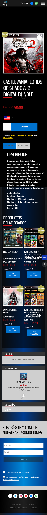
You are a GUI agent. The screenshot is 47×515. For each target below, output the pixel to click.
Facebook (10, 496)
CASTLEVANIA (8, 138)
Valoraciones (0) (23, 146)
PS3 (26, 135)
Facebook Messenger (31, 496)
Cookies (34, 508)
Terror (30, 135)
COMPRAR (24, 126)
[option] (23, 386)
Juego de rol (20, 135)
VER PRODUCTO (13, 274)
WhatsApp (36, 496)
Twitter (15, 496)
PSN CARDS (16, 504)
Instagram (21, 496)
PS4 (32, 504)
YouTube (26, 496)
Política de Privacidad (11, 480)
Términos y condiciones (30, 477)
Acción (13, 135)
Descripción (9, 145)
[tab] (10, 146)
